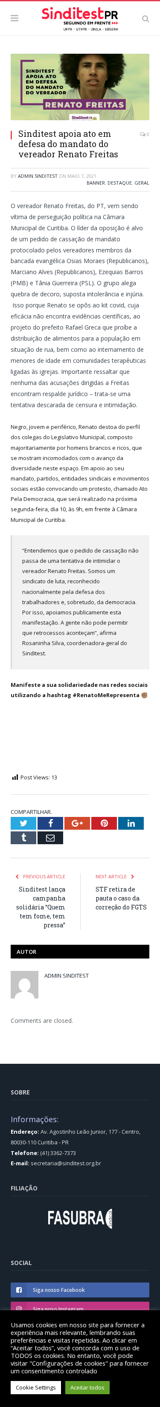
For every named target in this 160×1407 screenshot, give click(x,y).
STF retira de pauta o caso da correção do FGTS (121, 898)
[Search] (145, 18)
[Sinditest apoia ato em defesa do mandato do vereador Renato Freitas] (80, 88)
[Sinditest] (80, 17)
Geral (141, 182)
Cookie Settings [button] (36, 1387)
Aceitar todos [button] (87, 1387)
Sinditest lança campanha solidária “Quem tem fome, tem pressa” (40, 907)
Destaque (120, 182)
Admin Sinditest (38, 176)
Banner (96, 182)
